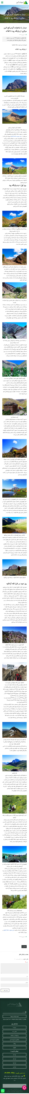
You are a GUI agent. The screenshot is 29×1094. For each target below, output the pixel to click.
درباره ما (14, 1027)
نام (27, 976)
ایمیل (27, 982)
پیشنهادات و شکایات (15, 1035)
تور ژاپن (14, 1067)
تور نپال (14, 1059)
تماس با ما (14, 1031)
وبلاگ (14, 1043)
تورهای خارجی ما (14, 1051)
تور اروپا (14, 1063)
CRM (11, 1090)
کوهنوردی (23, 7)
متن (27, 962)
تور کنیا (14, 1054)
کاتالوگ (14, 1047)
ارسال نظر (5, 990)
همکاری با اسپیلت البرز (14, 1039)
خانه (27, 7)
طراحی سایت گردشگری (17, 1090)
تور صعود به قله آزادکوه (16, 136)
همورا (9, 1090)
